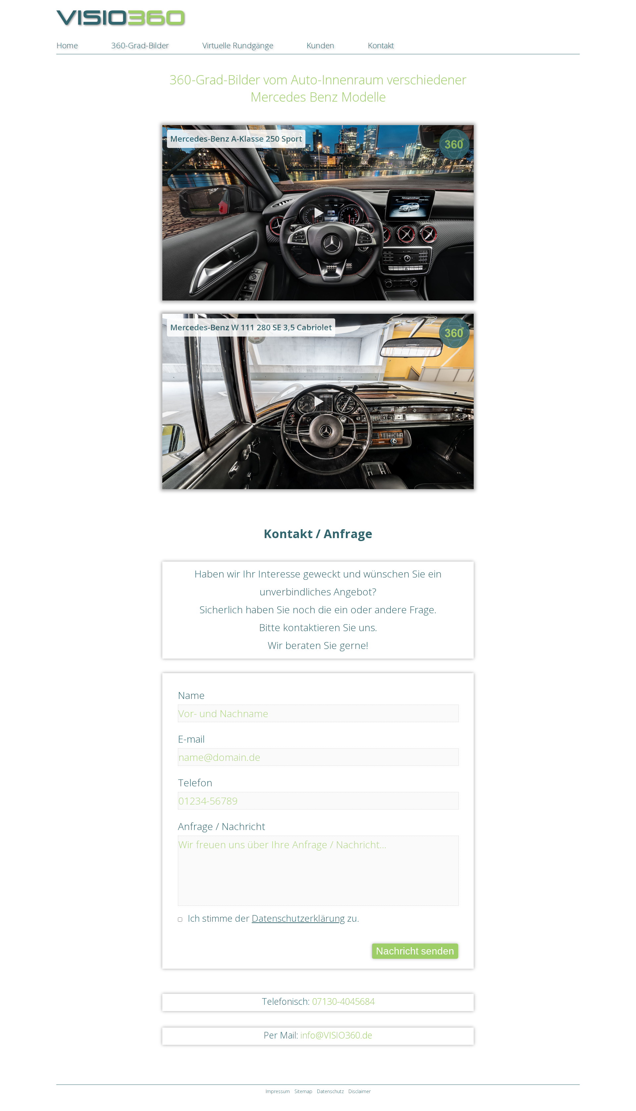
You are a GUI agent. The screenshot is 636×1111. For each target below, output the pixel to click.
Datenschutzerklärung (298, 918)
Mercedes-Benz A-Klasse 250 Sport (236, 138)
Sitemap (303, 1091)
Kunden (320, 45)
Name (191, 695)
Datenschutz (330, 1091)
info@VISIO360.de (336, 1035)
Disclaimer (359, 1091)
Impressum (278, 1091)
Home (67, 45)
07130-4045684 (343, 1001)
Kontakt (381, 45)
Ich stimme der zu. (273, 918)
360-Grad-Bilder (140, 45)
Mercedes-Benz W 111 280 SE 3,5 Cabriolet (251, 327)
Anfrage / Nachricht (221, 826)
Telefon (195, 783)
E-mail (191, 739)
